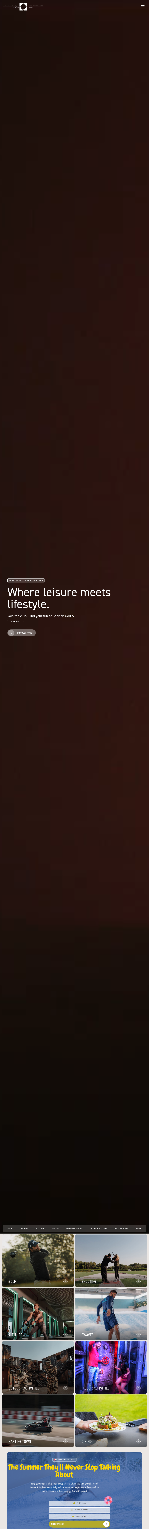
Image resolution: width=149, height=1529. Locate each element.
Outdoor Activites (98, 1228)
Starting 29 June (76, 1460)
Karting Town (121, 1228)
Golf (10, 1228)
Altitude (40, 1228)
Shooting (23, 1228)
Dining (138, 1228)
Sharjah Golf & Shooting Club (26, 580)
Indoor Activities (74, 1228)
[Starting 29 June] (65, 1459)
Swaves (55, 1228)
